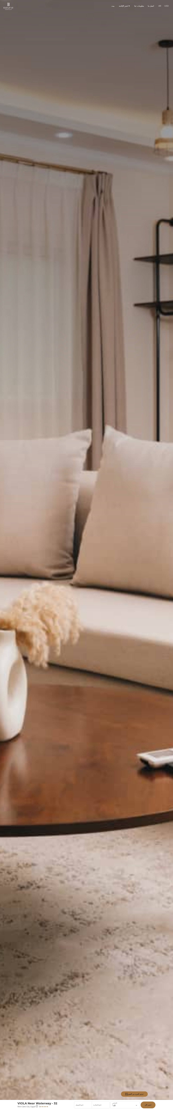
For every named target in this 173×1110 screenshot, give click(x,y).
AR (159, 6)
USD (166, 6)
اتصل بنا (151, 6)
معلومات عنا (139, 6)
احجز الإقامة (124, 6)
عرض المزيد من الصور (136, 1094)
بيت (112, 6)
